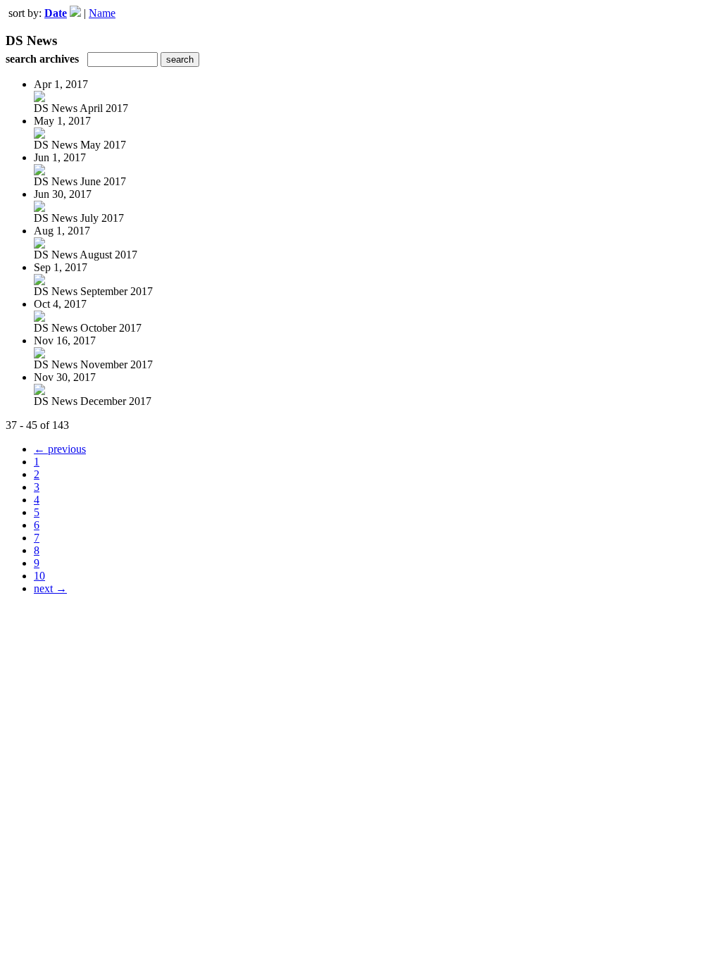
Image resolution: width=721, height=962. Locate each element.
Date (55, 13)
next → (50, 588)
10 (39, 576)
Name (102, 13)
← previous (60, 449)
